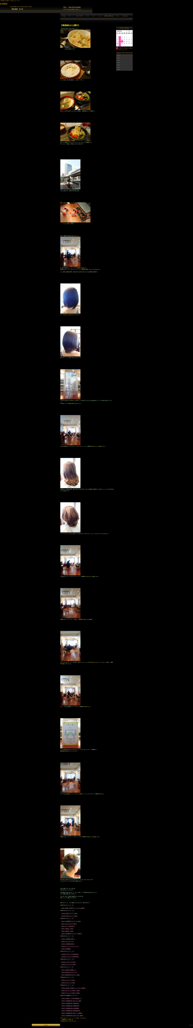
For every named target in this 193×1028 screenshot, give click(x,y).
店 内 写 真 (79, 16)
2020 (119, 69)
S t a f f (87, 16)
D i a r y (117, 16)
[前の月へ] (127, 31)
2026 (119, 55)
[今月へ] (129, 31)
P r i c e (93, 16)
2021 (119, 67)
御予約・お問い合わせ (109, 16)
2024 (119, 60)
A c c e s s (100, 16)
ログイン (191, 1025)
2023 (119, 62)
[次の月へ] (131, 31)
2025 (119, 58)
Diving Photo (125, 16)
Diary (74, 1018)
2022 (119, 64)
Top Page (63, 16)
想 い (71, 16)
